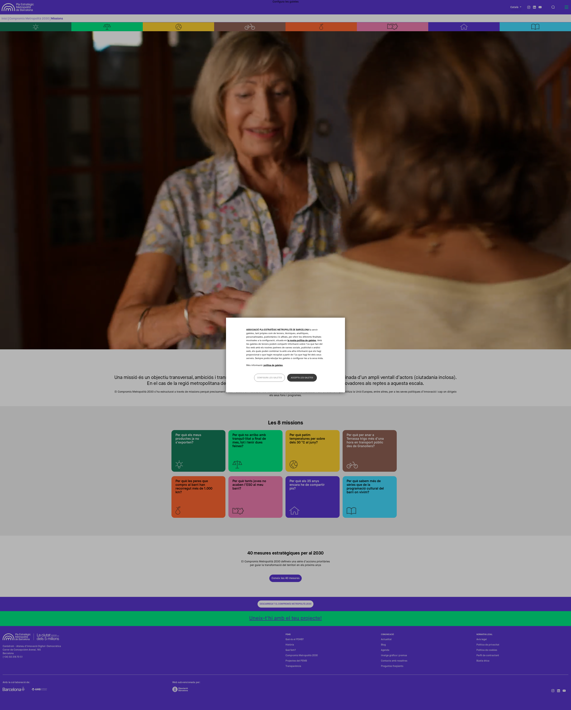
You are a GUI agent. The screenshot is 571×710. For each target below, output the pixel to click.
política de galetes (273, 365)
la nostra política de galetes (301, 340)
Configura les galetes (269, 378)
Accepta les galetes (302, 378)
